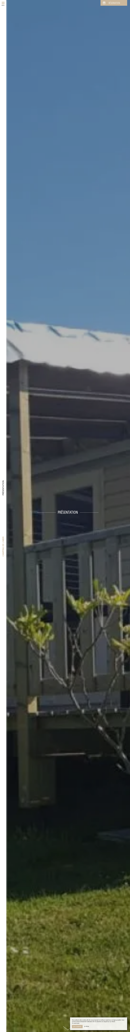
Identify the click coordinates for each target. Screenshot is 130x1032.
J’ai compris (77, 1026)
